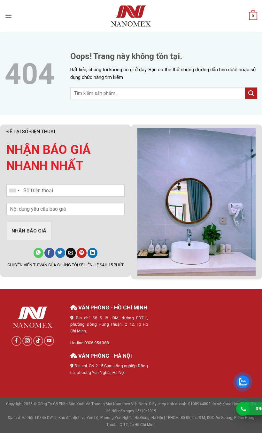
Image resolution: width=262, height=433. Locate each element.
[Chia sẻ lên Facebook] (49, 253)
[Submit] (251, 93)
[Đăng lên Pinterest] (82, 253)
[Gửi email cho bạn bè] (71, 253)
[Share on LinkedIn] (92, 253)
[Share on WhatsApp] (38, 253)
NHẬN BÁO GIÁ (29, 231)
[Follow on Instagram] (27, 341)
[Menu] (8, 15)
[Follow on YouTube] (49, 341)
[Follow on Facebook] (16, 341)
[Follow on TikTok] (38, 341)
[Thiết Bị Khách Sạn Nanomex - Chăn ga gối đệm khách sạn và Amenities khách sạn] (131, 16)
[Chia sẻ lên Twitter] (60, 253)
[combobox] (14, 190)
